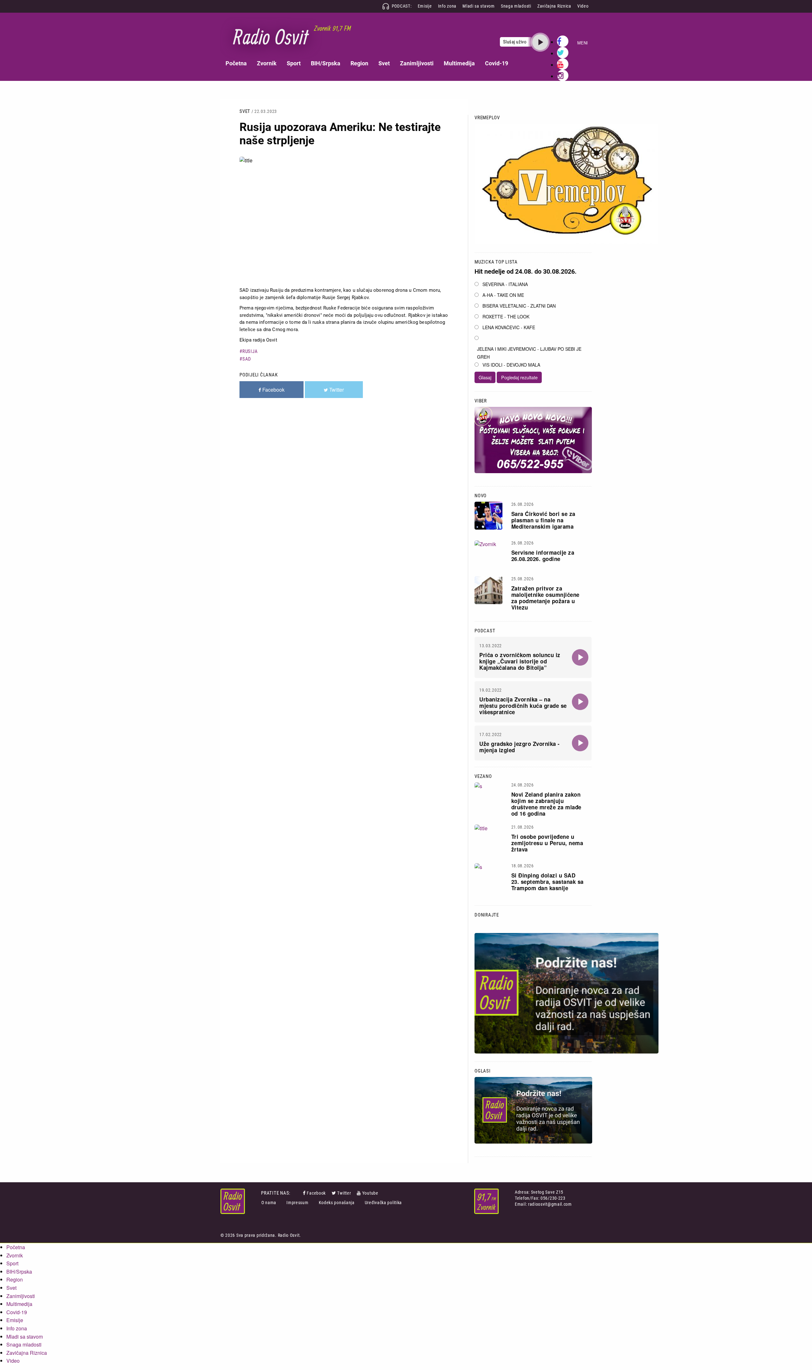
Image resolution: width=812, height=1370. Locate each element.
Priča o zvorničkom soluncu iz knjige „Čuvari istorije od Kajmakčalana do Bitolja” (519, 661)
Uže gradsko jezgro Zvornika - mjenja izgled (519, 747)
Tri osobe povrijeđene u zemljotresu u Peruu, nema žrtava (547, 843)
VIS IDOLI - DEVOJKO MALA (511, 365)
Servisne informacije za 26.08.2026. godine (542, 556)
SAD (246, 359)
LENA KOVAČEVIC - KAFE (508, 327)
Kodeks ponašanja (337, 1202)
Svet (384, 63)
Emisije (425, 6)
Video (583, 6)
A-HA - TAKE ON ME (503, 295)
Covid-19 (496, 63)
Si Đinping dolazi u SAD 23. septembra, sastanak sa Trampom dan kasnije (547, 881)
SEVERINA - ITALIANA (505, 284)
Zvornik (267, 63)
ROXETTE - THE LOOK (505, 316)
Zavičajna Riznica (554, 6)
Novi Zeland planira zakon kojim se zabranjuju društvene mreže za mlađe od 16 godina (546, 804)
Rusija (250, 351)
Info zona (447, 6)
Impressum (297, 1202)
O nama (268, 1202)
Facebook (316, 1193)
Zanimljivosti (417, 63)
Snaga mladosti (516, 6)
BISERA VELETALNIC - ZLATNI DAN (519, 306)
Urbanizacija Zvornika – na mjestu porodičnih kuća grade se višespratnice (523, 705)
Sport (294, 63)
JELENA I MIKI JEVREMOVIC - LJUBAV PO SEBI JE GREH (529, 353)
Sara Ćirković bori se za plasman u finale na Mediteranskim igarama (543, 520)
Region (359, 63)
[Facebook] (305, 1193)
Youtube (370, 1193)
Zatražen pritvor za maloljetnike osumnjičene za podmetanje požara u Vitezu (545, 597)
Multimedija (459, 63)
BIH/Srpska (325, 63)
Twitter (344, 1193)
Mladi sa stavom (478, 6)
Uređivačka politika (383, 1202)
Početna (236, 63)
